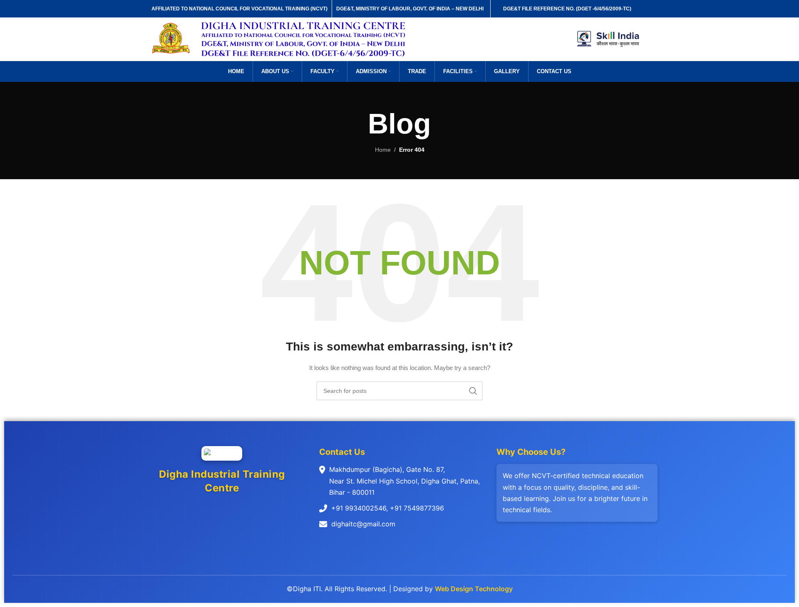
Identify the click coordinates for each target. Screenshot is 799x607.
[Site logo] (171, 38)
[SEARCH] (473, 390)
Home (383, 149)
